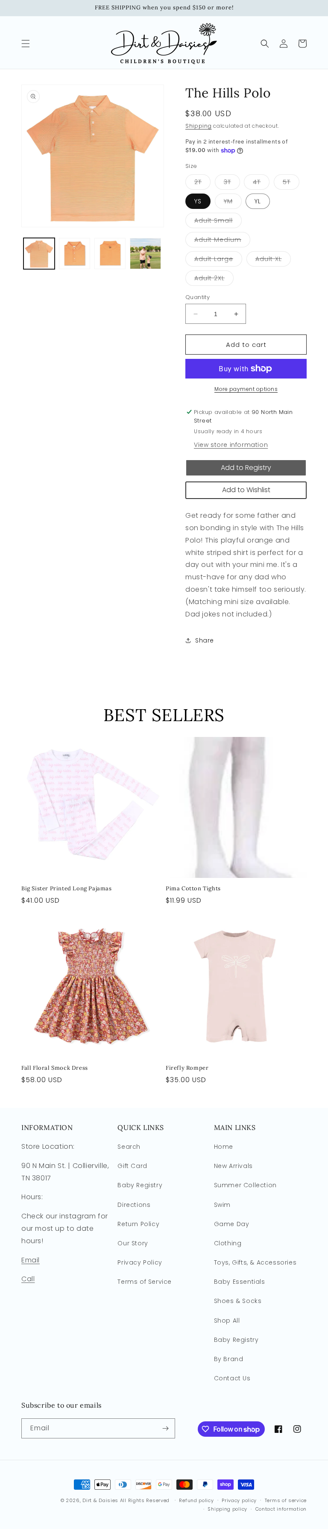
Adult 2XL (214, 279)
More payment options (246, 389)
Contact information (281, 1509)
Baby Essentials (239, 1281)
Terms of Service (144, 1281)
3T (232, 183)
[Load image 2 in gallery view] (74, 253)
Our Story (132, 1243)
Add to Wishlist (246, 490)
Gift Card (132, 1166)
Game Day (231, 1224)
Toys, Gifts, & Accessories (255, 1262)
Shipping (198, 125)
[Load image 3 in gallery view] (110, 253)
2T (202, 183)
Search (129, 1146)
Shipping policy (227, 1509)
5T (291, 183)
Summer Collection (245, 1185)
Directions (133, 1204)
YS (198, 201)
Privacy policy (239, 1500)
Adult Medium (222, 241)
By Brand (228, 1359)
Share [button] (204, 640)
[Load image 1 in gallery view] (39, 253)
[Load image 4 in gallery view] (145, 253)
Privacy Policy (139, 1262)
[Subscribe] (165, 1428)
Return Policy (138, 1224)
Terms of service (286, 1500)
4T (261, 183)
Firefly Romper (187, 1068)
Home (223, 1146)
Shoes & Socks (238, 1301)
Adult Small (218, 222)
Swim (222, 1204)
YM (233, 203)
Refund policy (196, 1500)
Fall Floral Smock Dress (54, 1068)
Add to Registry (246, 467)
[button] (25, 43)
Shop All (227, 1320)
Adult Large (218, 260)
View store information (231, 444)
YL (258, 201)
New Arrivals (233, 1166)
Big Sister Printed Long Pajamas (66, 888)
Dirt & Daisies (100, 1500)
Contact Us (232, 1378)
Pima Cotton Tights (193, 888)
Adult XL (273, 260)
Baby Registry (139, 1185)
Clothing (228, 1243)
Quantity (197, 297)
